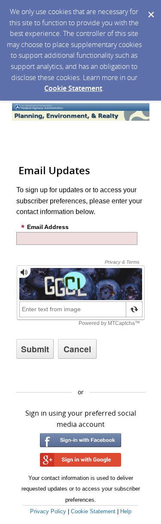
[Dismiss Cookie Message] (150, 8)
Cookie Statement (73, 88)
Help (125, 511)
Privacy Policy (48, 511)
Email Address (48, 226)
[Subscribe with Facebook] (81, 440)
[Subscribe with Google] (81, 460)
